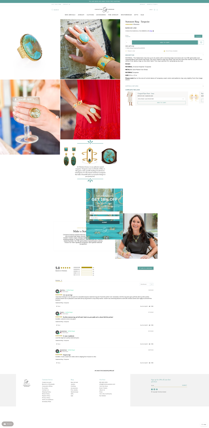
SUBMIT (104, 222)
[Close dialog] (121, 190)
